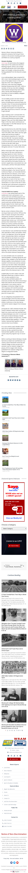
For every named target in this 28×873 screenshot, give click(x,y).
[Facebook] (8, 3)
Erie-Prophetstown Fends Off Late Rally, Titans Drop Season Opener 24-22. (12, 469)
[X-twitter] (17, 3)
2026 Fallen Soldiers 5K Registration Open (13, 431)
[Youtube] (20, 3)
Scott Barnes (5, 193)
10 (22, 730)
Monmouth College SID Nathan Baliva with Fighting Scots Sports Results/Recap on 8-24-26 (14, 704)
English (17, 871)
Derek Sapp (4, 63)
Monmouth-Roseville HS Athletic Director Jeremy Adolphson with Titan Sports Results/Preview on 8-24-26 (14, 726)
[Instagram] (11, 3)
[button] (14, 7)
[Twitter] (14, 862)
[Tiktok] (14, 3)
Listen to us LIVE (14, 541)
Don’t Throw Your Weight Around (10, 456)
